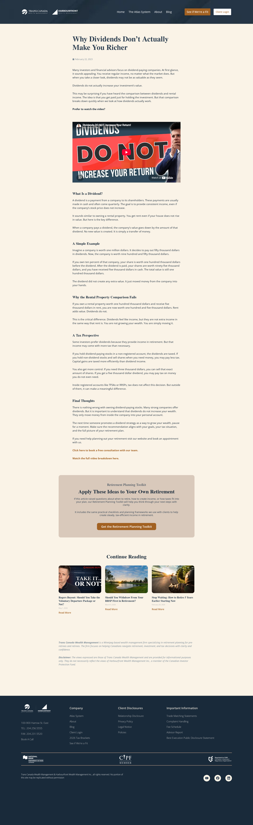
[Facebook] (217, 778)
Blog (169, 12)
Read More (65, 612)
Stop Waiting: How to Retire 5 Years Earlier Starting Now (172, 599)
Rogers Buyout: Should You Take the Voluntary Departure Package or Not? (79, 600)
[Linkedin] (228, 778)
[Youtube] (206, 778)
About (158, 12)
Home (121, 12)
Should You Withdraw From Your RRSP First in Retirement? (124, 599)
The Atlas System (139, 12)
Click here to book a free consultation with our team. (105, 450)
